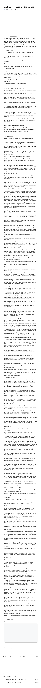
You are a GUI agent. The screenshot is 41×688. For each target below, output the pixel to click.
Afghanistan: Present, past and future (10, 673)
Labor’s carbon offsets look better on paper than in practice (15, 679)
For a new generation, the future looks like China (12, 682)
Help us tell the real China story (9, 676)
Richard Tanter (13, 36)
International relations (8, 647)
